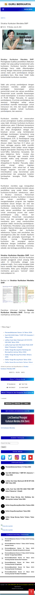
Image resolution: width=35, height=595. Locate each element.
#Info (23, 372)
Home (26, 403)
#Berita (11, 372)
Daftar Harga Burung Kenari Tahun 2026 (18, 359)
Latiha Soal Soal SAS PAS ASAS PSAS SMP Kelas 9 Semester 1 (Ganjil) (20, 490)
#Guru (18, 372)
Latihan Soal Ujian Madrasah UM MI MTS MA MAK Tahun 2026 (20, 482)
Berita (3, 18)
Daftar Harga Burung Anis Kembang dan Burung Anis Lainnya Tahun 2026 (20, 498)
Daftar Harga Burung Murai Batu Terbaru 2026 (20, 505)
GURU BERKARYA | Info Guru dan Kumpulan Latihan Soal (20, 584)
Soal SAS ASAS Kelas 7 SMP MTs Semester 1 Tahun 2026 (20, 474)
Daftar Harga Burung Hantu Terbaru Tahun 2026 (20, 518)
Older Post (17, 403)
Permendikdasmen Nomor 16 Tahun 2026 (18, 332)
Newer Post (8, 403)
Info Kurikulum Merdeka (8, 428)
